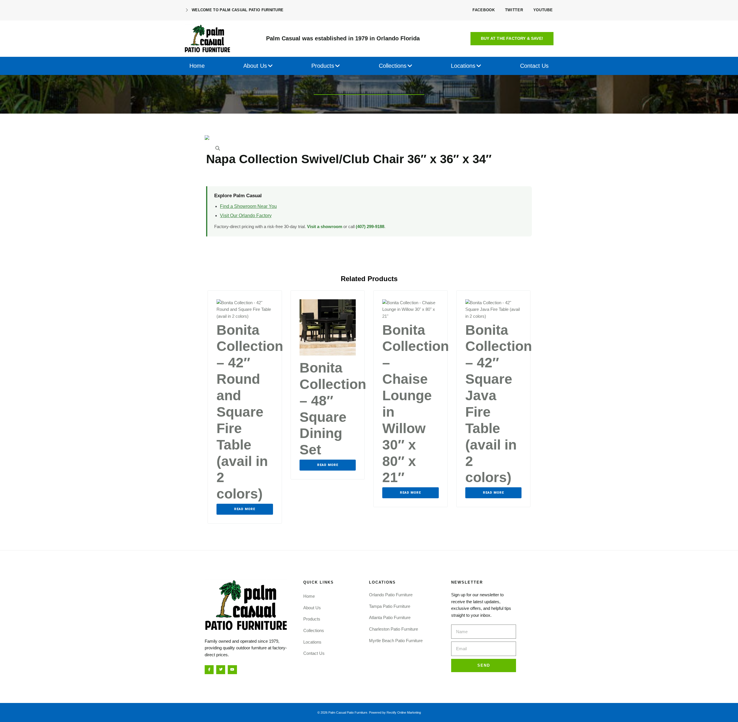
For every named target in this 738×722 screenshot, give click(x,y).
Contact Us (314, 653)
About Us (312, 607)
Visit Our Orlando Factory (246, 215)
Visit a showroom (324, 226)
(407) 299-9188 (370, 226)
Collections (313, 630)
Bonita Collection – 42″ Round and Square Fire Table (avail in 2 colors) (249, 412)
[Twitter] (220, 669)
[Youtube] (232, 669)
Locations (312, 642)
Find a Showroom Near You (248, 206)
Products (311, 618)
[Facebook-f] (209, 669)
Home (309, 596)
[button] (512, 38)
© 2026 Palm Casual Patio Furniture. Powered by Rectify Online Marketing (369, 712)
